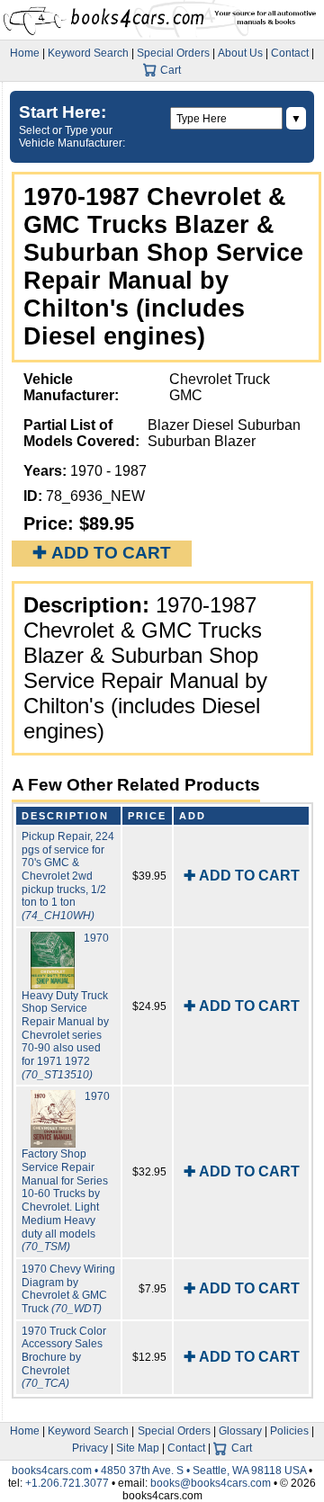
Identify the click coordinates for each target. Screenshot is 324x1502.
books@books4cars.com (210, 1483)
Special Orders (173, 53)
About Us (240, 53)
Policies (289, 1431)
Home (25, 53)
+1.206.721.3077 (67, 1483)
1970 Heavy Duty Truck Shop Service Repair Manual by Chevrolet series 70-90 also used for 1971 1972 (65, 1006)
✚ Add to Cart (101, 552)
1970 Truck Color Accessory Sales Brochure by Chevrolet (64, 1357)
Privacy (90, 1448)
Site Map (137, 1448)
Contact (290, 53)
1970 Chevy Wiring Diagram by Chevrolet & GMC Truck (68, 1289)
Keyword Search (88, 53)
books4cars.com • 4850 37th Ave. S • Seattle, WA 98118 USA (160, 1470)
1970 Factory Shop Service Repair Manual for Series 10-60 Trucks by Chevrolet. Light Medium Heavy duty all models (66, 1171)
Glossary (240, 1431)
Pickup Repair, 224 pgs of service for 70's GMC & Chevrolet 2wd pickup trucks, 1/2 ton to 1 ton (68, 876)
